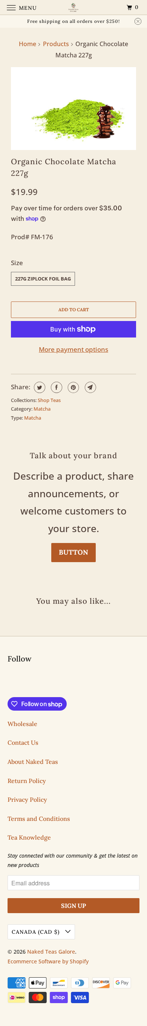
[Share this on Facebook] (55, 387)
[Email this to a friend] (89, 387)
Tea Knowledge (29, 837)
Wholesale (22, 724)
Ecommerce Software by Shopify (48, 961)
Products (56, 44)
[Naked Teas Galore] (73, 7)
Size (17, 262)
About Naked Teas (33, 761)
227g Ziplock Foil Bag (43, 278)
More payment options (73, 349)
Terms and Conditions (39, 818)
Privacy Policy (27, 799)
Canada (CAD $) (36, 931)
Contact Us (23, 742)
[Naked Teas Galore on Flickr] (9, 681)
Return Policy (27, 780)
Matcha (42, 408)
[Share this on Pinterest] (72, 387)
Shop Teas (49, 400)
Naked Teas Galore (51, 951)
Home (27, 44)
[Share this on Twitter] (38, 387)
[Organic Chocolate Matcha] (73, 108)
